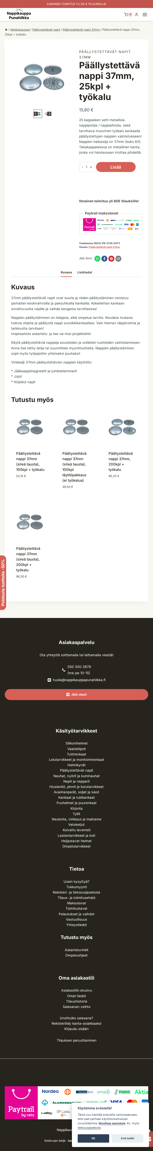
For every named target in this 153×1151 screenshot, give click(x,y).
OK (93, 1138)
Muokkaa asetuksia (112, 1123)
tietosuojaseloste (89, 1127)
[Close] (148, 1039)
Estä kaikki (127, 1138)
